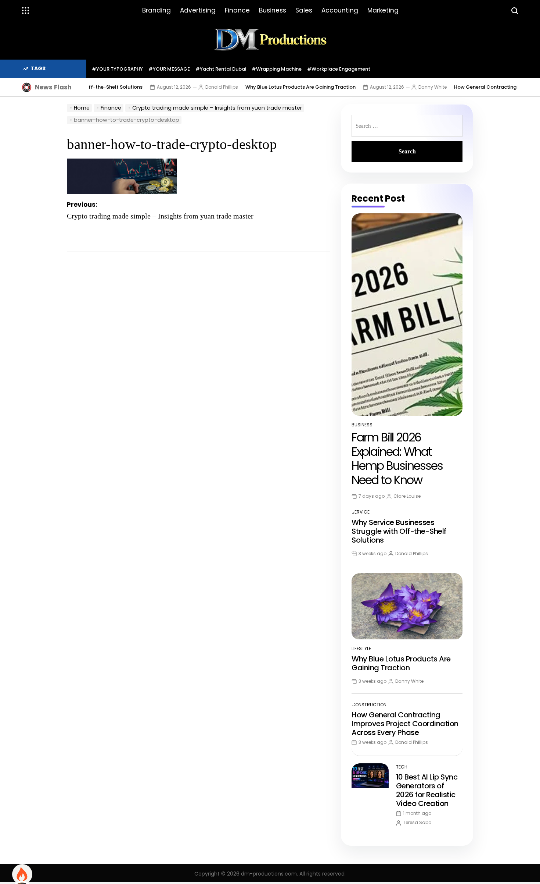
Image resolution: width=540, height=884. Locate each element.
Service (361, 512)
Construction (369, 705)
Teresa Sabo (417, 822)
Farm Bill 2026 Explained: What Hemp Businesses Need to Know (397, 458)
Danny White (418, 87)
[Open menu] (25, 10)
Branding (156, 10)
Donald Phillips (207, 87)
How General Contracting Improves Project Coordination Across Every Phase (405, 724)
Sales (303, 10)
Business (272, 10)
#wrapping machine (277, 69)
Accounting (339, 10)
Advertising (198, 10)
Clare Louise (407, 496)
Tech (401, 767)
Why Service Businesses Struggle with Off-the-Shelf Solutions (399, 531)
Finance (237, 10)
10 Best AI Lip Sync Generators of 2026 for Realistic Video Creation (427, 790)
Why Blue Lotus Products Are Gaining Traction (286, 87)
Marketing (383, 10)
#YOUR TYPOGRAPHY (117, 69)
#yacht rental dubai (220, 69)
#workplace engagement (338, 69)
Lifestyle (361, 648)
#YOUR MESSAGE (169, 69)
